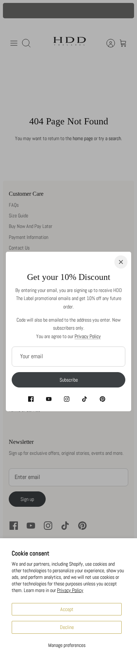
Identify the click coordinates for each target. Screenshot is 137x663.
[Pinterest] (102, 399)
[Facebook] (31, 399)
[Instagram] (67, 399)
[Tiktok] (84, 399)
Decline (67, 627)
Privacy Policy (70, 590)
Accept (66, 609)
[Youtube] (49, 399)
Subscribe (69, 380)
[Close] (121, 262)
